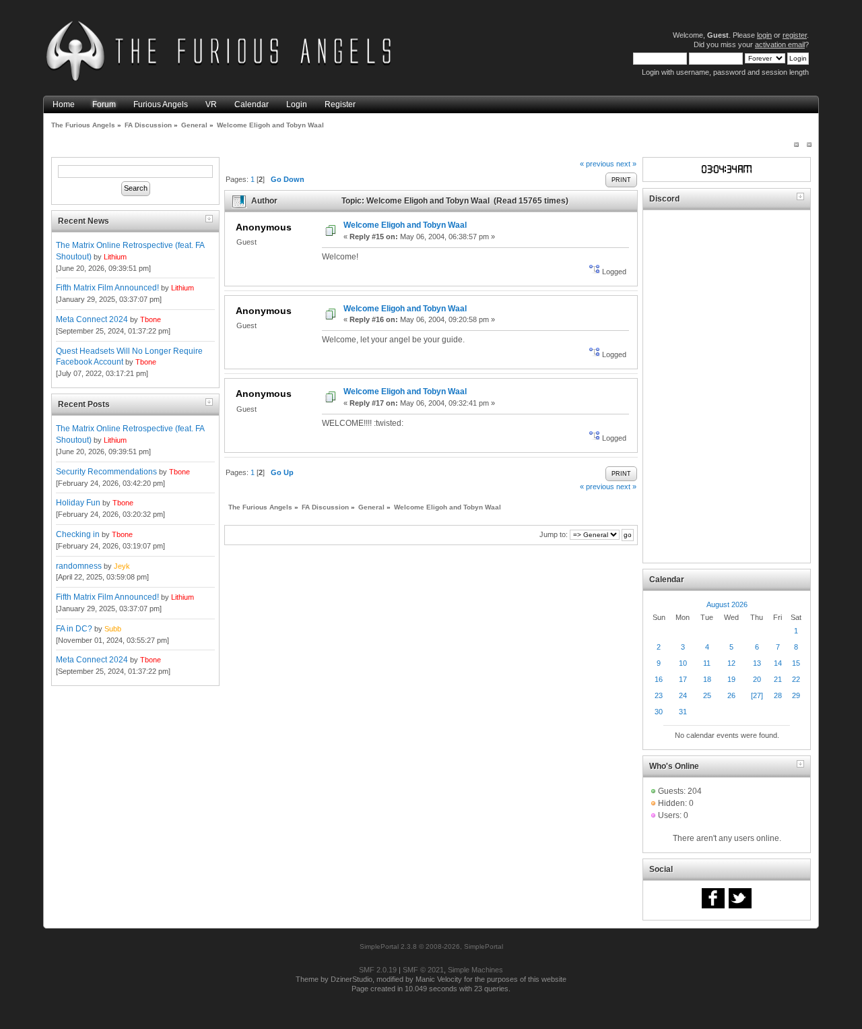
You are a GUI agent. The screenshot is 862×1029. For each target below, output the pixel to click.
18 (707, 679)
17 (683, 679)
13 (757, 663)
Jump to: (553, 534)
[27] (757, 695)
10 (683, 663)
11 (706, 663)
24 (683, 695)
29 (796, 695)
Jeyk (122, 566)
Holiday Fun (78, 502)
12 (731, 663)
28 (778, 695)
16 (659, 679)
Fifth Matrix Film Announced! (107, 287)
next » (626, 164)
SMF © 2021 (423, 970)
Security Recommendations (106, 471)
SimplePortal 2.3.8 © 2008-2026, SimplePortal (431, 946)
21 (778, 679)
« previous (597, 164)
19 (731, 679)
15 (796, 663)
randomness (79, 566)
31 (683, 712)
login (764, 35)
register (795, 35)
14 (778, 663)
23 (659, 695)
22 (796, 679)
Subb (112, 629)
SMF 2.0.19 (378, 970)
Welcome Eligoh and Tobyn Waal (405, 225)
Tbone (150, 319)
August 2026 (727, 604)
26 (731, 695)
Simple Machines (475, 970)
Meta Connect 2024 (92, 319)
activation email (780, 44)
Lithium (115, 257)
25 (707, 695)
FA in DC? (74, 628)
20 (757, 679)
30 (659, 712)
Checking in (78, 534)
